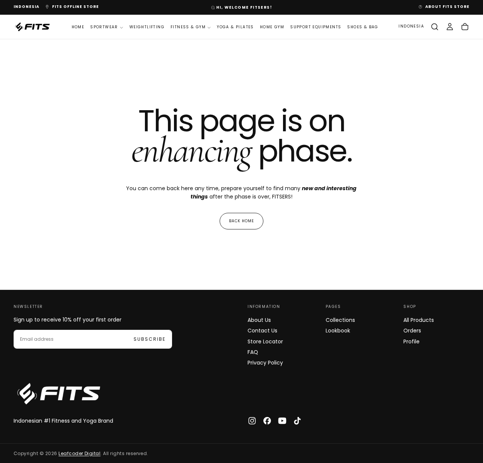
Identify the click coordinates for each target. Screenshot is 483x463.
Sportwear (104, 27)
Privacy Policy (265, 362)
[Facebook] (267, 420)
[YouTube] (282, 420)
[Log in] (449, 27)
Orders (412, 330)
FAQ (253, 352)
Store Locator (265, 341)
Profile (411, 341)
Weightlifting (147, 27)
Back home (241, 221)
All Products (418, 320)
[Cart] (464, 27)
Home (78, 27)
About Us (259, 320)
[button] (26, 7)
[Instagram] (252, 420)
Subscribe (150, 339)
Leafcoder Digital (79, 453)
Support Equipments (315, 27)
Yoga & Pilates (235, 27)
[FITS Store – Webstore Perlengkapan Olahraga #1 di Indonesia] (59, 394)
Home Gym (272, 27)
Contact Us (262, 330)
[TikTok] (297, 420)
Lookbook (338, 330)
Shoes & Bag (362, 27)
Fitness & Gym (188, 27)
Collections (340, 320)
